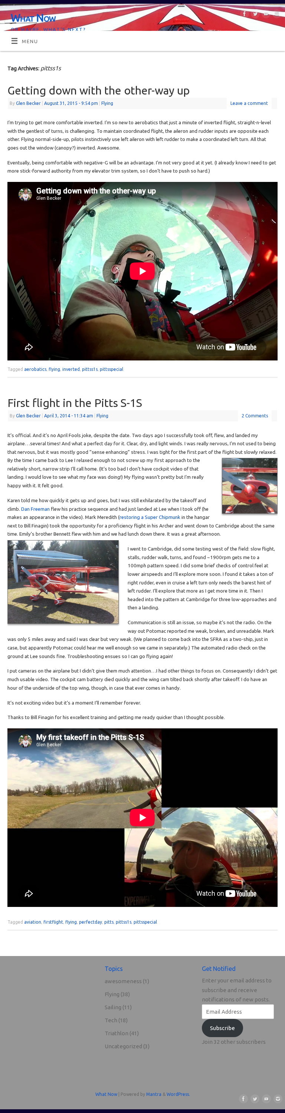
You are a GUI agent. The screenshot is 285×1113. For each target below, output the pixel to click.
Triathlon (116, 1033)
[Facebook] (243, 15)
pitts (109, 922)
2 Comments (255, 415)
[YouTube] (265, 15)
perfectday (90, 922)
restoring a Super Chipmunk (149, 517)
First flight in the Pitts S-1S (74, 403)
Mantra (153, 1094)
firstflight (53, 922)
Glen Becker (28, 103)
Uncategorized (123, 1046)
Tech (111, 1020)
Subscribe (222, 1028)
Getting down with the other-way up (98, 90)
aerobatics (35, 369)
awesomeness (123, 981)
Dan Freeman (35, 509)
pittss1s (90, 369)
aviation (32, 922)
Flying (107, 103)
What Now (33, 17)
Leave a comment (249, 103)
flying (54, 369)
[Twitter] (254, 15)
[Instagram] (276, 15)
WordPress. (178, 1094)
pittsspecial (111, 369)
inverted (71, 369)
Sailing (113, 1007)
